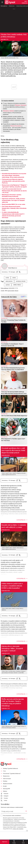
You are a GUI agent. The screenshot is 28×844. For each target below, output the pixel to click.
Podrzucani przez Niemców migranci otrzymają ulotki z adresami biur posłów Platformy (13, 181)
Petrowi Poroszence (15, 126)
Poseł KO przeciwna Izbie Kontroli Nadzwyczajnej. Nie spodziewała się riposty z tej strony (14, 190)
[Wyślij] (26, 811)
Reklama (5, 791)
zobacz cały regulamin (18, 829)
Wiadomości (11, 5)
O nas (4, 771)
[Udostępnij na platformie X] (19, 272)
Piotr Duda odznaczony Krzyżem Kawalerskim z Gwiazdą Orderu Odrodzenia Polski (14, 208)
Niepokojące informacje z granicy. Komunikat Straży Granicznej (11, 195)
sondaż (7, 277)
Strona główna (4, 5)
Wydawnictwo (6, 776)
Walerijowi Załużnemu (20, 105)
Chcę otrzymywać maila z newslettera (12, 815)
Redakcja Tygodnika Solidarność (10, 768)
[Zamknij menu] (2, 2)
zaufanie (8, 285)
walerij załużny (9, 281)
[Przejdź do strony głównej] (10, 2)
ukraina (14, 277)
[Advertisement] (14, 20)
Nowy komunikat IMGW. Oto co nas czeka (13, 204)
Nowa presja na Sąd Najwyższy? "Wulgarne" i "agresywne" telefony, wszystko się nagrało (14, 186)
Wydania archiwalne (7, 783)
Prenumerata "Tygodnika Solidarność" (12, 773)
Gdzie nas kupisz (7, 778)
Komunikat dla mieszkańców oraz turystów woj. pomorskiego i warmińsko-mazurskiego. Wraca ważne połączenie (14, 175)
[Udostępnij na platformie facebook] (17, 272)
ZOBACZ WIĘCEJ (17, 285)
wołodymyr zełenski (20, 281)
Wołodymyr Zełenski (8, 111)
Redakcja (5, 781)
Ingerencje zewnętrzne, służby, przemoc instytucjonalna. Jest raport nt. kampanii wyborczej (13, 200)
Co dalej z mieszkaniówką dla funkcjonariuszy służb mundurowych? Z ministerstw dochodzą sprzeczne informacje (13, 214)
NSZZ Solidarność (24, 2)
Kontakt (5, 786)
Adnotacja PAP (6, 789)
